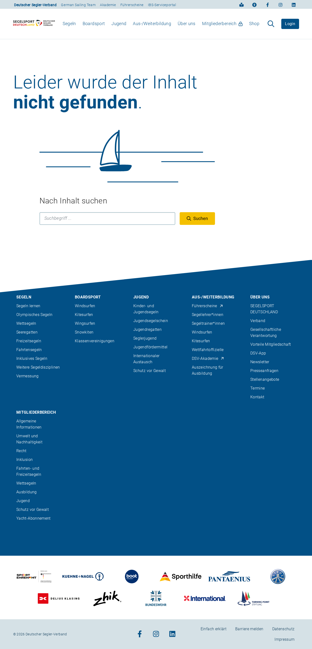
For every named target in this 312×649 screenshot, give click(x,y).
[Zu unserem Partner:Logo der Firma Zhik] (107, 598)
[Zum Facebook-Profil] (267, 4)
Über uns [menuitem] (186, 23)
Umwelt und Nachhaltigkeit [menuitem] (29, 439)
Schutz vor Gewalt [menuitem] (149, 370)
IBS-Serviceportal (162, 5)
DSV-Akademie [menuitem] (205, 358)
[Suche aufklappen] (271, 24)
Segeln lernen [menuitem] (28, 306)
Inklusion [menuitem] (24, 459)
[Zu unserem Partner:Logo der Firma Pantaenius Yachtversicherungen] (229, 576)
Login (290, 23)
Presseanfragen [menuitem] (264, 370)
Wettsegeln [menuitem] (26, 323)
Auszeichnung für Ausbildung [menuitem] (207, 370)
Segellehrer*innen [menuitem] (207, 314)
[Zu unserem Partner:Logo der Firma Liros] (278, 576)
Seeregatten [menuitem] (27, 332)
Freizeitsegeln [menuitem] (28, 341)
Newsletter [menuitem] (259, 362)
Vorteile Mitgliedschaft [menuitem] (270, 344)
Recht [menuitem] (21, 451)
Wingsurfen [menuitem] (85, 323)
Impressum (284, 639)
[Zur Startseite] (34, 24)
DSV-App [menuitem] (258, 353)
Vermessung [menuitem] (27, 376)
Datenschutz (283, 629)
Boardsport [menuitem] (94, 23)
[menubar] (161, 23)
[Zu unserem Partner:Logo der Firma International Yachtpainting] (205, 598)
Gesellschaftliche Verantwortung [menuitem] (265, 332)
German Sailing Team (78, 5)
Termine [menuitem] (257, 388)
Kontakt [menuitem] (257, 397)
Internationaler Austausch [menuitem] (146, 358)
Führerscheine (132, 5)
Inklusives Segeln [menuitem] (31, 358)
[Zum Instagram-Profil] (280, 4)
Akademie (108, 5)
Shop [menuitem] (254, 23)
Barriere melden (249, 629)
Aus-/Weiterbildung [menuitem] (152, 23)
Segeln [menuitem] (69, 23)
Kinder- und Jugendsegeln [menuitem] (145, 309)
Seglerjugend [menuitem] (144, 338)
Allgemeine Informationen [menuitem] (29, 424)
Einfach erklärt (213, 629)
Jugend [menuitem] (118, 23)
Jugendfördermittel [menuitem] (150, 347)
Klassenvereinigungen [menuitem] (94, 341)
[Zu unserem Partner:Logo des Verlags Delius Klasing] (58, 598)
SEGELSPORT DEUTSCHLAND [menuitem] (264, 309)
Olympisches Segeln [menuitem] (34, 314)
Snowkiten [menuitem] (84, 332)
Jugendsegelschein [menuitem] (150, 320)
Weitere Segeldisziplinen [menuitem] (38, 367)
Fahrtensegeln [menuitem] (29, 349)
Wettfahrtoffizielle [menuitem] (208, 349)
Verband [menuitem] (257, 320)
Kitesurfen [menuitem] (84, 314)
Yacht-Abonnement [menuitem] (33, 518)
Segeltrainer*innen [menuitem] (208, 323)
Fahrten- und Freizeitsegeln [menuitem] (28, 471)
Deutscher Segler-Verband (35, 5)
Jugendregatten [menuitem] (147, 329)
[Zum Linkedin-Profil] (293, 4)
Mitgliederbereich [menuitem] (219, 23)
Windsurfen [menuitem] (85, 306)
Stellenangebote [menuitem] (264, 379)
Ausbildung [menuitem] (26, 492)
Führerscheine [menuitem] (204, 306)
